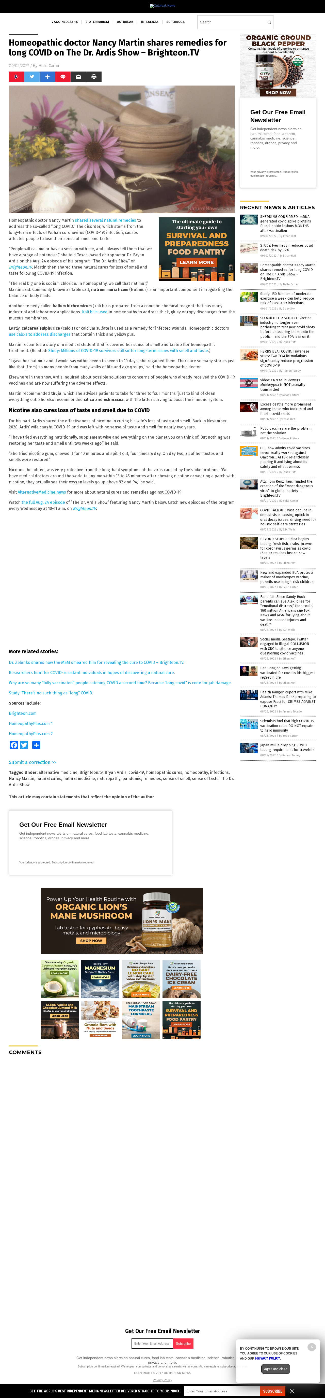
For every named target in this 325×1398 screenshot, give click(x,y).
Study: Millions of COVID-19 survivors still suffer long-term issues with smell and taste (128, 350)
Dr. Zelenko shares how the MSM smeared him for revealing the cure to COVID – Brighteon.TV (96, 662)
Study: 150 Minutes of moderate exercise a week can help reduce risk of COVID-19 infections (287, 298)
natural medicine (79, 778)
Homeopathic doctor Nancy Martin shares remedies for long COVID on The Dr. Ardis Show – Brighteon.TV (287, 272)
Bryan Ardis (115, 772)
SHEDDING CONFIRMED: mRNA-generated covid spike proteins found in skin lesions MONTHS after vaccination (285, 224)
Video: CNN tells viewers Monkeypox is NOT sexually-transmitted (283, 385)
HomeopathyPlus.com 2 (31, 733)
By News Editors (289, 395)
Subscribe (272, 1391)
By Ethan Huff (288, 236)
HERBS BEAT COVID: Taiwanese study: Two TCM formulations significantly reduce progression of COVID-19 (286, 358)
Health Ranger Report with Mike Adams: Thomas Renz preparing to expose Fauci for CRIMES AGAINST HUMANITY (288, 699)
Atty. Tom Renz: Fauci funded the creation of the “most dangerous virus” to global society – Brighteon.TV (286, 488)
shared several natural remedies (105, 220)
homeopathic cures (164, 772)
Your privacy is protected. (35, 862)
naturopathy (108, 778)
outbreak (125, 22)
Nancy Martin (21, 778)
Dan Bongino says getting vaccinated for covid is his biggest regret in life (287, 672)
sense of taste (205, 778)
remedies (152, 778)
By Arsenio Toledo (290, 711)
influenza (149, 22)
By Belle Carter (289, 284)
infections (219, 772)
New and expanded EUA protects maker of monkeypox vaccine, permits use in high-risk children (287, 577)
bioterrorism (97, 22)
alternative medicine (58, 772)
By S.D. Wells (287, 529)
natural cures (48, 778)
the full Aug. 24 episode (43, 502)
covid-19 (136, 772)
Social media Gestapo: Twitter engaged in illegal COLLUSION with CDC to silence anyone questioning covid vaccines (284, 646)
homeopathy (196, 772)
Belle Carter (49, 65)
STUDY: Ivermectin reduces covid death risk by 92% (286, 247)
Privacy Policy (162, 1380)
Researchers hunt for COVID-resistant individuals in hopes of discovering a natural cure (91, 672)
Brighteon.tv (91, 772)
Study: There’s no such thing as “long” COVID (50, 693)
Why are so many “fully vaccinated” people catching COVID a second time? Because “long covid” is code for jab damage (120, 682)
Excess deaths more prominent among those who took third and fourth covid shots (286, 409)
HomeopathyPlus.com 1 (31, 723)
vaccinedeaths (65, 22)
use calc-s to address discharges (40, 334)
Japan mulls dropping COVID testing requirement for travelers (287, 747)
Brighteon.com (23, 713)
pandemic (131, 778)
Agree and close (275, 1369)
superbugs (175, 22)
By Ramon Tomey (290, 370)
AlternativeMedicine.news (42, 492)
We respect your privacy (136, 1366)
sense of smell (176, 778)
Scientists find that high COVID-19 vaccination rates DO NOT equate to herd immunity (287, 725)
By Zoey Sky (287, 308)
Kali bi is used (95, 312)
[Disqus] (122, 1123)
